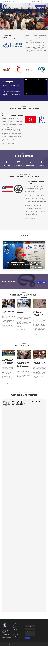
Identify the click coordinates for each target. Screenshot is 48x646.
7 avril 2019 (35, 360)
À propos (5, 10)
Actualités (10, 10)
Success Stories (16, 632)
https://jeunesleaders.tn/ (7, 144)
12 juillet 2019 (20, 360)
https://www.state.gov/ (30, 218)
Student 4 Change (18, 631)
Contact (14, 636)
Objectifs (16, 10)
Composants (21, 10)
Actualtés (15, 629)
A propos (15, 627)
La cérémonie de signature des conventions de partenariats (7, 361)
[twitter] (44, 1)
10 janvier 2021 (20, 309)
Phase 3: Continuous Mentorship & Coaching (38, 313)
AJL (7, 383)
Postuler (27, 10)
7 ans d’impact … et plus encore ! (39, 363)
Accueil (14, 625)
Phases (23, 329)
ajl (19, 329)
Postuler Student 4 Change (40, 6)
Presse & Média (16, 634)
